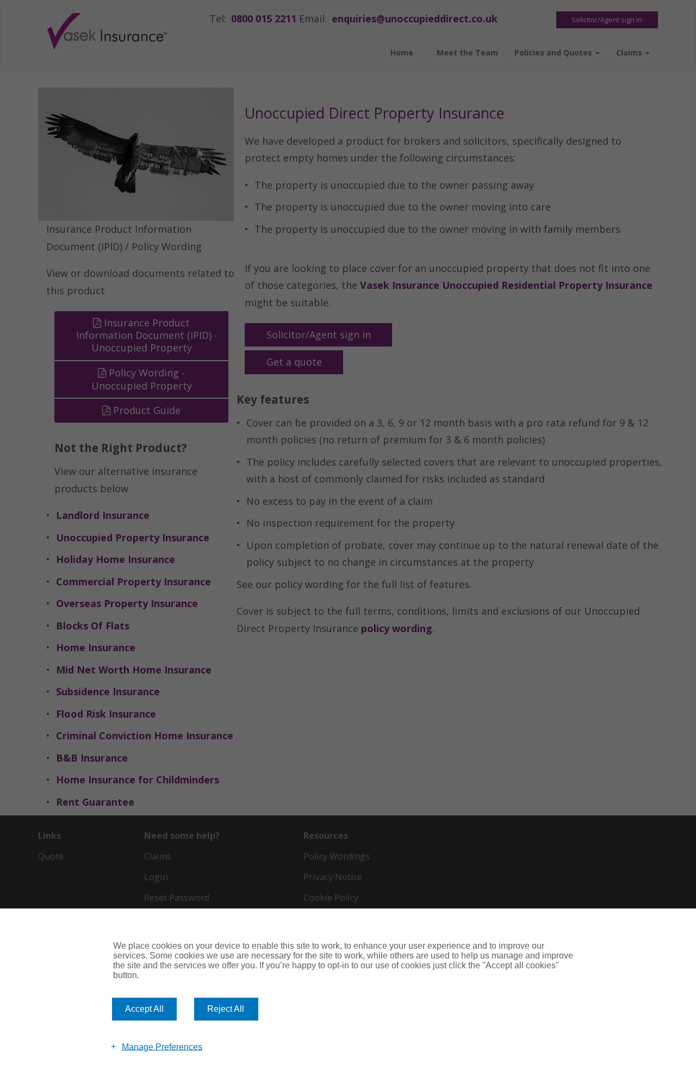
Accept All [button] (144, 1008)
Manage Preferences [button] (162, 1046)
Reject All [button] (225, 1008)
